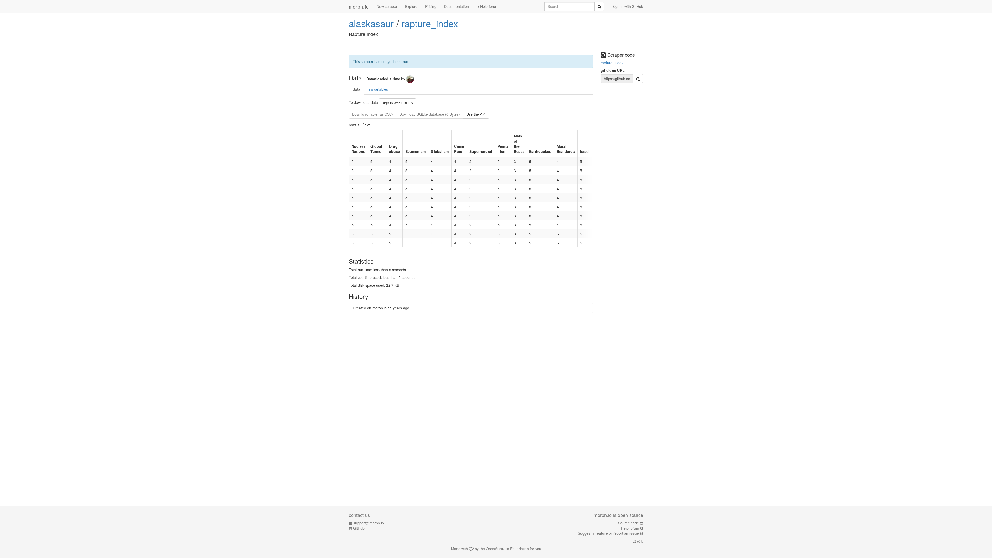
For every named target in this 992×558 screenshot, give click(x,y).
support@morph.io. (369, 522)
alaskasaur (371, 23)
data (356, 89)
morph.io (359, 6)
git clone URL (613, 70)
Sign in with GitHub (627, 6)
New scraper (387, 6)
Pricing (430, 6)
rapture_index (429, 23)
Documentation (456, 6)
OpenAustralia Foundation (507, 548)
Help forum (488, 6)
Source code (628, 522)
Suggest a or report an (608, 533)
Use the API (476, 114)
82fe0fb (638, 541)
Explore (411, 6)
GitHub (359, 528)
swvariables (378, 89)
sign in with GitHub (397, 102)
